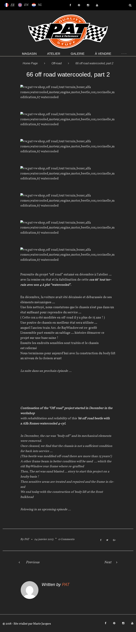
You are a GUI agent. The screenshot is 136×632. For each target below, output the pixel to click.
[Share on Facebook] (100, 540)
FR (12, 5)
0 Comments (66, 539)
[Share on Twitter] (107, 540)
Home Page (30, 63)
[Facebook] (70, 5)
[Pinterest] (79, 5)
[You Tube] (97, 5)
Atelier (53, 53)
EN (26, 5)
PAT (26, 539)
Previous (32, 562)
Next (107, 562)
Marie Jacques (42, 624)
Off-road (57, 63)
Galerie (77, 53)
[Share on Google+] (114, 540)
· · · (123, 53)
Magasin (29, 53)
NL (40, 5)
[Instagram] (88, 5)
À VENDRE (103, 53)
